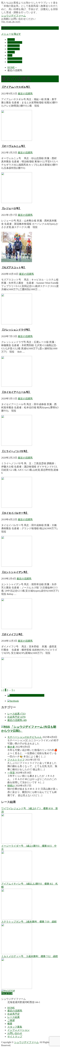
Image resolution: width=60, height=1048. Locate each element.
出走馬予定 (13, 1014)
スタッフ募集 (14, 1027)
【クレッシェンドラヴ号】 (16, 329)
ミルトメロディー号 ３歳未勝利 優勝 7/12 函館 (29, 956)
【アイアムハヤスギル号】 (16, 87)
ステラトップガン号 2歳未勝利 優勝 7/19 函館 (29, 921)
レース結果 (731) (16, 713)
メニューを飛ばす (11, 34)
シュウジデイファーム (13, 15)
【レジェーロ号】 (11, 208)
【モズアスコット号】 (13, 267)
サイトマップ (14, 1036)
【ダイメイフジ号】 (12, 634)
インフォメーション (18, 1030)
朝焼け (11, 785)
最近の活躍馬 (25, 93)
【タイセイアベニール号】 (16, 392)
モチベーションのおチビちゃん (24, 737)
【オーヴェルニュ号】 (13, 146)
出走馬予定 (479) (16, 717)
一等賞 (11, 772)
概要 (9, 1023)
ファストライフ (16, 759)
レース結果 (13, 1017)
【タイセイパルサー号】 (14, 513)
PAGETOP (6, 993)
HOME (11, 1007)
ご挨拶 (11, 1020)
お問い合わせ (14, 1033)
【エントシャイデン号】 (14, 572)
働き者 (11, 746)
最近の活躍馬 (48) (17, 720)
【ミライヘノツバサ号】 (14, 451)
